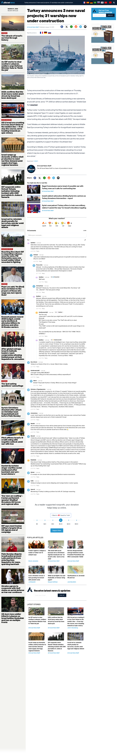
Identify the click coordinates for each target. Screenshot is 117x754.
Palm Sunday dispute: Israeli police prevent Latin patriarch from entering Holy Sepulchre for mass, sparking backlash (11, 559)
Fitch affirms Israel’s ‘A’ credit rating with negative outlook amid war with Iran (12, 440)
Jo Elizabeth (31, 582)
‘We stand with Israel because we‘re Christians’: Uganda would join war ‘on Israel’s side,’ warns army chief (56, 555)
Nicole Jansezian (33, 561)
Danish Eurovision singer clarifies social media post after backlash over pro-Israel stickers (11, 469)
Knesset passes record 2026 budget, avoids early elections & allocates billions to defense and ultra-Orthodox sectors (12, 321)
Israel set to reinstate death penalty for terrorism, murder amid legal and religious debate (12, 223)
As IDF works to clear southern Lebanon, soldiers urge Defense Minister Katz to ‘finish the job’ (12, 65)
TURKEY (35, 161)
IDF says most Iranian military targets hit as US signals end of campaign (11, 529)
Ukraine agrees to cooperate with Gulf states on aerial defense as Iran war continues (12, 589)
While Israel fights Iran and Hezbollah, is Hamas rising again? (56, 578)
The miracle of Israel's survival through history (11, 37)
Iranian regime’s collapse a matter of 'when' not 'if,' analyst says (37, 553)
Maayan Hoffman (53, 582)
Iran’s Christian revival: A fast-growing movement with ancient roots (36, 578)
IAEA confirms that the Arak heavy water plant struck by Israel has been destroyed (12, 94)
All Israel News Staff (33, 27)
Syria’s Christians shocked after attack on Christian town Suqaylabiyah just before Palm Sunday (11, 411)
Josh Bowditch (71, 582)
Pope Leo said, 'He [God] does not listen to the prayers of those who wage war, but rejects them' (12, 290)
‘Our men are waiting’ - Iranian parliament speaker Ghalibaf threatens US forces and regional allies (12, 500)
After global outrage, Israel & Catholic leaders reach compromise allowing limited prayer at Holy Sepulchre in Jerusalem (12, 354)
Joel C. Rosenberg (72, 627)
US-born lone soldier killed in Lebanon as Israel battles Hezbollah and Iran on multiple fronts (12, 618)
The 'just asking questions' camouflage (12, 384)
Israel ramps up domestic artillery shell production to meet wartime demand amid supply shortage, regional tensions (12, 159)
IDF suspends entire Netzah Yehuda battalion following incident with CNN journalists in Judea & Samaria (11, 192)
